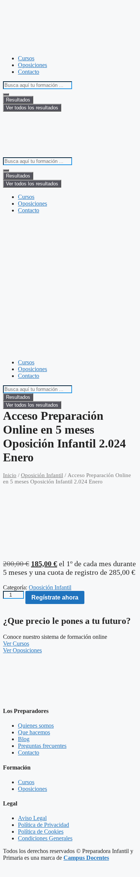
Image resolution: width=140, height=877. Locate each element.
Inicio (9, 475)
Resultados (18, 100)
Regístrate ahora (54, 597)
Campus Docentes (86, 858)
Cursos (26, 58)
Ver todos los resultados (32, 107)
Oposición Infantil (42, 475)
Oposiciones (32, 65)
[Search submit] (6, 94)
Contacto (28, 72)
